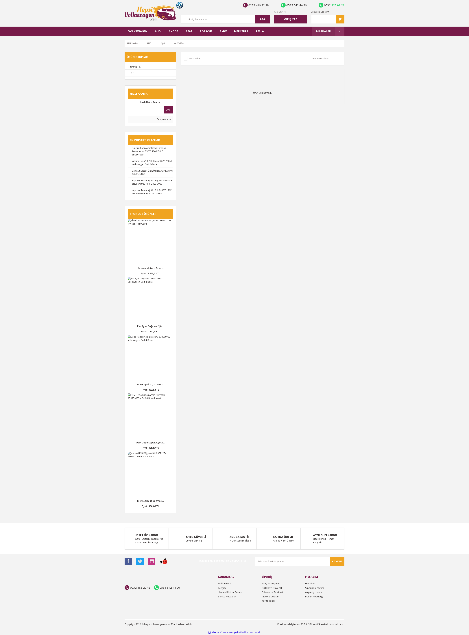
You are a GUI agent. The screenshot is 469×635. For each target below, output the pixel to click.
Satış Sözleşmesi (271, 583)
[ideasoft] (215, 632)
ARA (262, 19)
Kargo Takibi (268, 600)
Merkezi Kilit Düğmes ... (150, 500)
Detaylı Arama (163, 119)
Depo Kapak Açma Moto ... (150, 384)
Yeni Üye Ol (280, 12)
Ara (168, 109)
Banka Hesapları (227, 596)
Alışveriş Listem (313, 592)
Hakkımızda (224, 583)
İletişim (222, 588)
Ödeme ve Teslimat (272, 592)
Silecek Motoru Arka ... (150, 268)
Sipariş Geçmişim (314, 588)
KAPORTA (179, 43)
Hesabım (310, 583)
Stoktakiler (194, 58)
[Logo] (150, 13)
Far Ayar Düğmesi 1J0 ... (150, 326)
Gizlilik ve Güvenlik (272, 588)
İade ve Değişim (270, 596)
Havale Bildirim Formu (230, 592)
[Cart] (327, 19)
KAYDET (337, 561)
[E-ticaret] (234, 632)
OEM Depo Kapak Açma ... (150, 442)
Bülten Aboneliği (314, 596)
